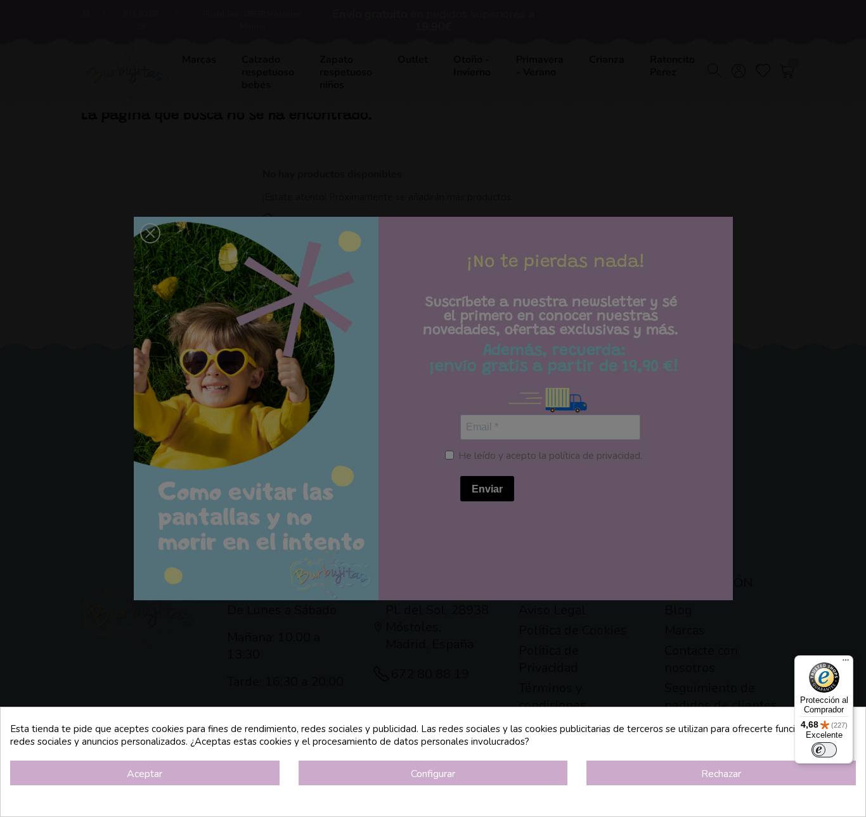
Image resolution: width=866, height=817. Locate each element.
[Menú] (845, 663)
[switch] (824, 749)
